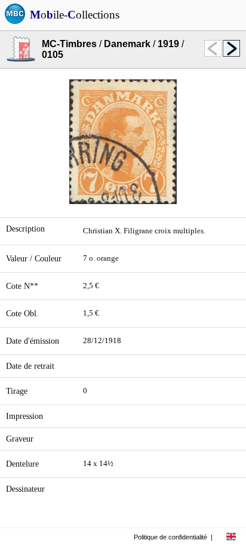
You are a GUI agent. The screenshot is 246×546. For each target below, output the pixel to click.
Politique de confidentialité (170, 537)
